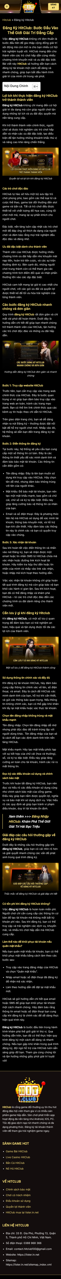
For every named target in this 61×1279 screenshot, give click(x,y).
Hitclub (6, 20)
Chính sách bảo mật (18, 1189)
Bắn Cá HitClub (15, 1162)
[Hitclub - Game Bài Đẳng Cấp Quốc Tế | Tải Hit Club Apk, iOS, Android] (30, 6)
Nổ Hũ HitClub (15, 1168)
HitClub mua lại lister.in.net (22, 1212)
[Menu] (6, 6)
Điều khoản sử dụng (18, 1200)
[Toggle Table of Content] (33, 86)
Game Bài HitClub (16, 1151)
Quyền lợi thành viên (18, 1206)
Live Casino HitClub (18, 1157)
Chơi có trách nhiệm (18, 1195)
